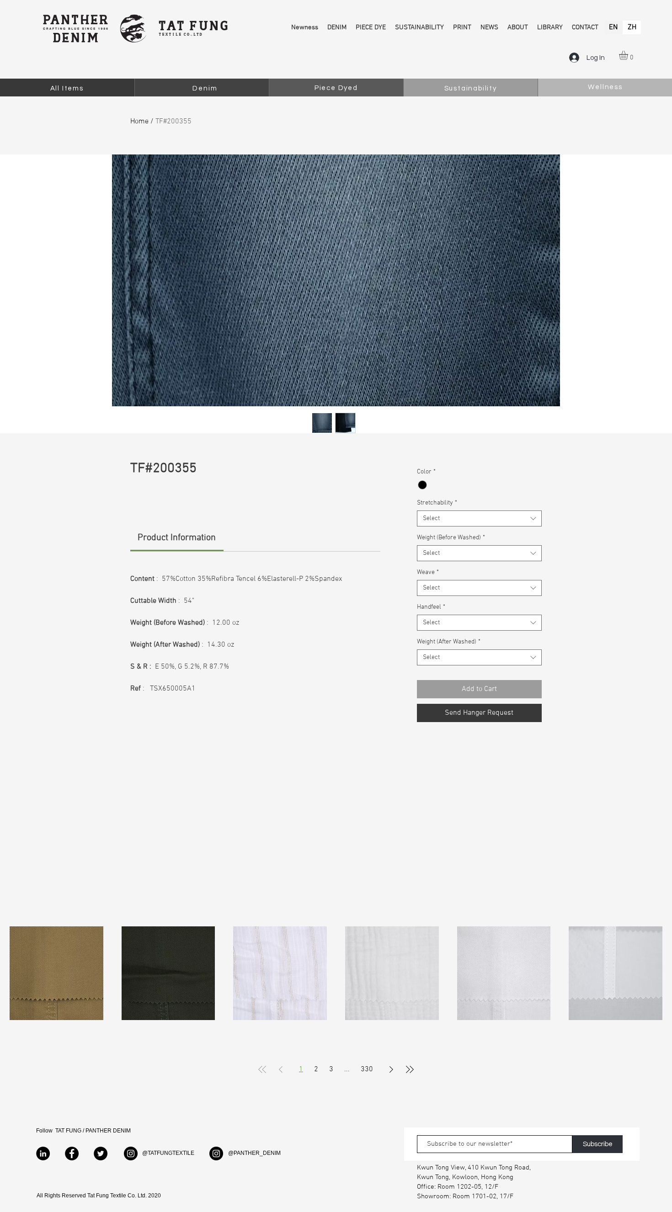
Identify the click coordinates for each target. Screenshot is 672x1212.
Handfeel (431, 607)
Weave (428, 572)
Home (139, 121)
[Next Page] (391, 1069)
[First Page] (262, 1069)
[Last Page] (409, 1069)
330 (367, 1069)
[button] (629, 55)
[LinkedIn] (43, 1153)
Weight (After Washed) (448, 642)
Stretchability (437, 503)
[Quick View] (56, 973)
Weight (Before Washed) (451, 538)
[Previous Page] (280, 1069)
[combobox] (479, 518)
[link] (177, 537)
